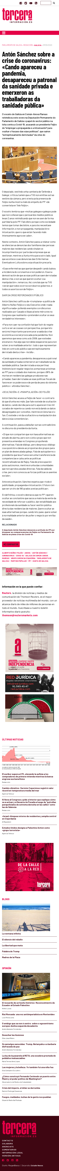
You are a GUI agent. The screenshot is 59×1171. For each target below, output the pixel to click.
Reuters (6, 592)
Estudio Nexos (37, 1165)
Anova (27, 553)
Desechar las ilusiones (13, 1035)
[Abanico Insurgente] (29, 713)
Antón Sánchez (39, 553)
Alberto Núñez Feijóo (12, 553)
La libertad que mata (12, 945)
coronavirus (8, 555)
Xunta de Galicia (40, 561)
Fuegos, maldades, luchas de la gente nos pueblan (26, 1097)
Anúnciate (8, 1146)
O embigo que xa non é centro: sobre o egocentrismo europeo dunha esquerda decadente (28, 1024)
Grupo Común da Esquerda (23, 558)
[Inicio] (17, 15)
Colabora (7, 1143)
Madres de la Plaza (11, 957)
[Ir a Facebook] (21, 3)
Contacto (7, 1140)
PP (29, 561)
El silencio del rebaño (12, 939)
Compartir (12, 544)
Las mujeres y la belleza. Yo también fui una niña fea (27, 1067)
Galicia (37, 45)
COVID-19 (19, 555)
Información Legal (12, 1152)
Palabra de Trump (10, 951)
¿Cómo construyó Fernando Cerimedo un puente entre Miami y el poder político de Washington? (29, 1077)
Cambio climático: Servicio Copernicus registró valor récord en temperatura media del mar (28, 789)
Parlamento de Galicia (12, 45)
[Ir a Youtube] (31, 3)
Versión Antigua (11, 1155)
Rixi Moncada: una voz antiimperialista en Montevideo (28, 1014)
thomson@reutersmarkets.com (20, 615)
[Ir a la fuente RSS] (36, 3)
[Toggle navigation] (3, 33)
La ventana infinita (11, 933)
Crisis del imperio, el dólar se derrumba (21, 1088)
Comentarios (9, 1149)
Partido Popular (18, 561)
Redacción (28, 45)
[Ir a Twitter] (26, 3)
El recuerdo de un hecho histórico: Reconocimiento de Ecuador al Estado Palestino (28, 1004)
